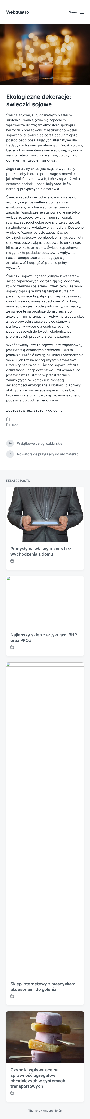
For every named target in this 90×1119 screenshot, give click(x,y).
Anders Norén (52, 1110)
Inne (15, 425)
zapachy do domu (48, 410)
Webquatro (17, 12)
